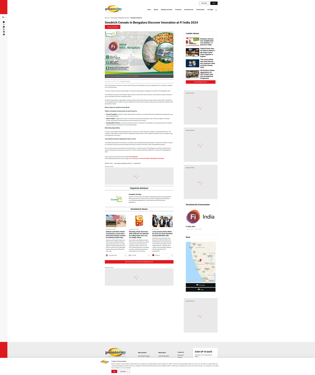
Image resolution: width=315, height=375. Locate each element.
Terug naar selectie (112, 27)
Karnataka (202, 285)
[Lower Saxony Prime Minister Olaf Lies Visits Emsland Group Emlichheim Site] (162, 235)
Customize (123, 371)
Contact (180, 357)
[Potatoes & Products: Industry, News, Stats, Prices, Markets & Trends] (113, 9)
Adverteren (181, 355)
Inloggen (204, 3)
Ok (114, 371)
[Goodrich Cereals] (139, 198)
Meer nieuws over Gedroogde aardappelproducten (139, 262)
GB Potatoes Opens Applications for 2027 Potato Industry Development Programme (207, 74)
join (214, 3)
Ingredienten (137, 163)
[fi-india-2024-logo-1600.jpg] (200, 223)
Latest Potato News (163, 356)
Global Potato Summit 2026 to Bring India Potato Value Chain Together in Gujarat (207, 52)
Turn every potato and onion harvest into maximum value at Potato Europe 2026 (207, 63)
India (202, 290)
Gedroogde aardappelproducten (123, 163)
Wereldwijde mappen (144, 356)
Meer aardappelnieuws (200, 82)
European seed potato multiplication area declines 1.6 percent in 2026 (207, 42)
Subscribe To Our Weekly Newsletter (203, 355)
